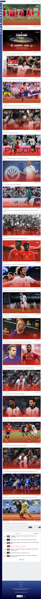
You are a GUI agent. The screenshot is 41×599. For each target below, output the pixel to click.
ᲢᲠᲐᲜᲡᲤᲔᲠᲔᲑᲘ (37, 262)
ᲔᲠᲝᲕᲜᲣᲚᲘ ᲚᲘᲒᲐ (37, 182)
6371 (38, 527)
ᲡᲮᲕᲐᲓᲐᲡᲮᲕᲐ (38, 236)
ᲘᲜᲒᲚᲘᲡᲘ (38, 156)
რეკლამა (21, 584)
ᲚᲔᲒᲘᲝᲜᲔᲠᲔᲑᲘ (37, 314)
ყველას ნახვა (21, 559)
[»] (40, 527)
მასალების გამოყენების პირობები (21, 589)
